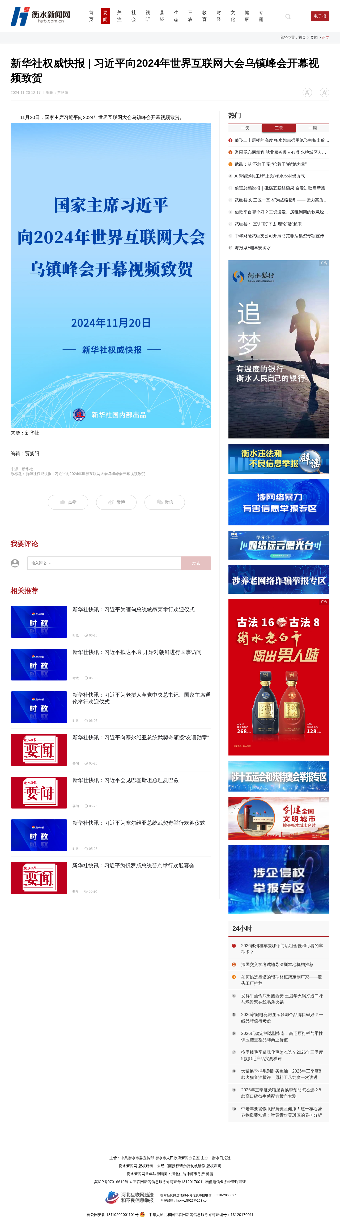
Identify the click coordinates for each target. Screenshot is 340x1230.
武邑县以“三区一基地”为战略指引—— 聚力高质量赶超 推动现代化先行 (279, 200)
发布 (196, 563)
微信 (168, 502)
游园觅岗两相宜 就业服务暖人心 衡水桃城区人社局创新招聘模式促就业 (279, 152)
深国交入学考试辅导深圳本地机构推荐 (277, 964)
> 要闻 (312, 37)
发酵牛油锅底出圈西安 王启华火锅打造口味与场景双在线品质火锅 (282, 999)
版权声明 (213, 1166)
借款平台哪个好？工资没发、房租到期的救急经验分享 (279, 212)
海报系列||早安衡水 (250, 247)
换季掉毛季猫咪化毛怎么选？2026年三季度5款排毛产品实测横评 (282, 1055)
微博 (121, 502)
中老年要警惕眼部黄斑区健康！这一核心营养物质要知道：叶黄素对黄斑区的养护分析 (281, 1111)
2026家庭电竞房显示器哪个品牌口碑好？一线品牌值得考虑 (282, 1017)
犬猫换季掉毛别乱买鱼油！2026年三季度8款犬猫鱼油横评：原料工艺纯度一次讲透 (281, 1074)
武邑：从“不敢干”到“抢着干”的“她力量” (268, 164)
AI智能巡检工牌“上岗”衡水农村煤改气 (267, 176)
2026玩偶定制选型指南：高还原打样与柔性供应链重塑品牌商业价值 (282, 1036)
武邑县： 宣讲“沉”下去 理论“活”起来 (266, 224)
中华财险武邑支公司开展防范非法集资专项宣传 (277, 236)
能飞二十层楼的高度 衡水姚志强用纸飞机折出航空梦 (279, 140)
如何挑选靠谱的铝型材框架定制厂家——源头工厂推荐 (281, 980)
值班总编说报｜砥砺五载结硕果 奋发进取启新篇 (277, 188)
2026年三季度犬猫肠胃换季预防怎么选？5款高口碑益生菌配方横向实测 (281, 1093)
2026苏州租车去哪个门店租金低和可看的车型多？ (282, 948)
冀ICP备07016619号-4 (113, 1182)
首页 (302, 37)
